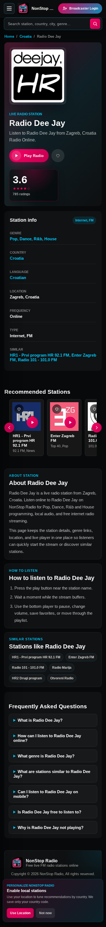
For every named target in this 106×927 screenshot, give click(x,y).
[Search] (95, 24)
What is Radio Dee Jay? (40, 720)
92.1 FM (19, 451)
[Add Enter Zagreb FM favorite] (56, 409)
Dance (26, 238)
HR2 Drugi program (27, 678)
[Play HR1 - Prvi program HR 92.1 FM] (32, 422)
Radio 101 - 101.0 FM (37, 359)
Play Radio (34, 155)
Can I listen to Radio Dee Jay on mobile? (45, 794)
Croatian (18, 277)
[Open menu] (9, 8)
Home (9, 36)
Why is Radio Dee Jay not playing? (50, 827)
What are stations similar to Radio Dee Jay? (51, 773)
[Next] (97, 428)
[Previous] (9, 428)
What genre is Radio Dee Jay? (46, 756)
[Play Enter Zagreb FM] (70, 422)
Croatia (26, 36)
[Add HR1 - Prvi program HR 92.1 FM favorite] (19, 409)
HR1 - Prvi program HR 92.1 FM (39, 355)
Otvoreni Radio (61, 678)
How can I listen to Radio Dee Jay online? (47, 738)
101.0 (92, 446)
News (30, 451)
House (50, 238)
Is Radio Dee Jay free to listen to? (49, 812)
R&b (38, 238)
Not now (45, 913)
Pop (13, 238)
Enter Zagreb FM (81, 657)
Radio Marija (61, 668)
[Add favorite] (57, 155)
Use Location (20, 913)
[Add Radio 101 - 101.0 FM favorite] (94, 409)
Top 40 (56, 446)
